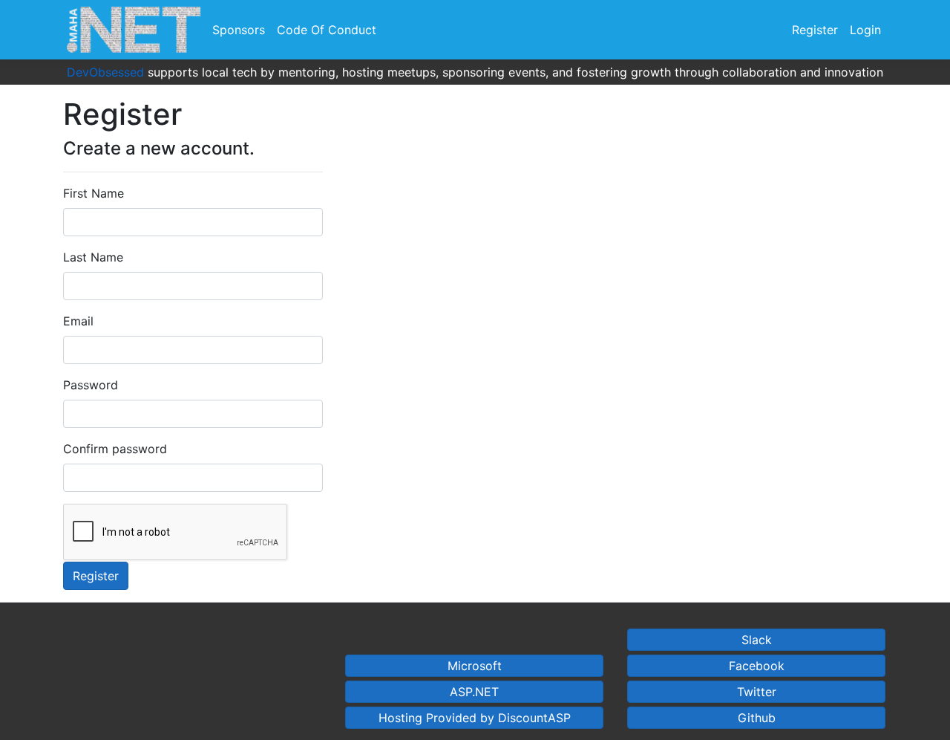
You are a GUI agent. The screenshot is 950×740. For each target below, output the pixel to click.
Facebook (756, 665)
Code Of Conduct (326, 29)
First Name (93, 193)
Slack (756, 639)
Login (865, 29)
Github (757, 717)
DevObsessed (105, 72)
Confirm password (115, 448)
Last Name (93, 257)
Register (815, 29)
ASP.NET (474, 691)
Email (78, 321)
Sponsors (238, 29)
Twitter (756, 691)
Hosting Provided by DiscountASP (475, 717)
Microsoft (475, 665)
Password (90, 384)
